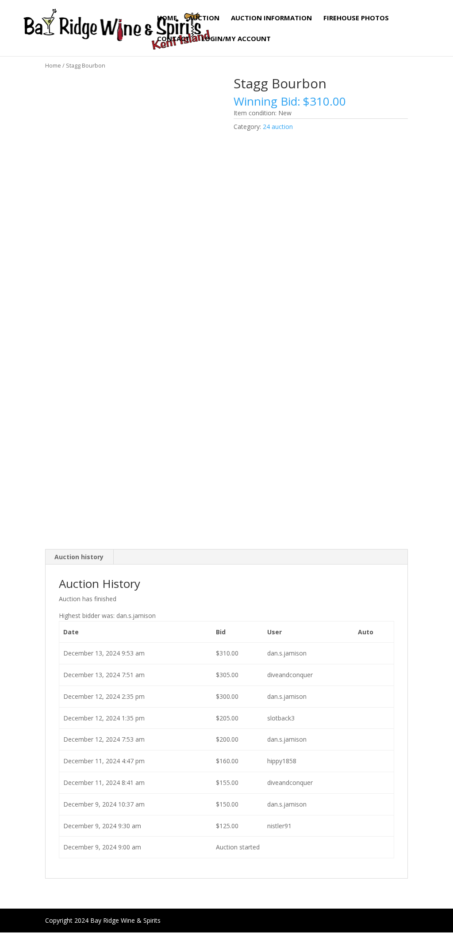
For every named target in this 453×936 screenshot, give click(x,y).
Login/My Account (236, 39)
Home (167, 18)
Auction (203, 18)
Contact (173, 39)
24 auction (278, 126)
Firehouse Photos (356, 18)
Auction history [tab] (79, 557)
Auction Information (271, 18)
